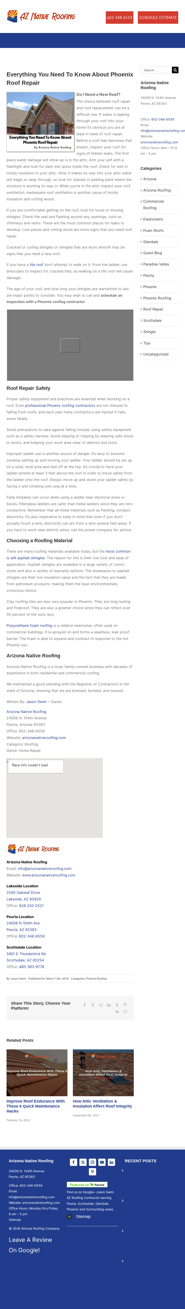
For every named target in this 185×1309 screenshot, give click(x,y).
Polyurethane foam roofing (29, 625)
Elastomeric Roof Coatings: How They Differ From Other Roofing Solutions (148, 1175)
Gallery (43, 1073)
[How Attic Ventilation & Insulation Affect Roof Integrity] (103, 1072)
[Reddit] (101, 1005)
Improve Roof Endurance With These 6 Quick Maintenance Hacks (31, 1073)
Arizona (149, 179)
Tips (146, 343)
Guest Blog (152, 253)
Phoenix (150, 286)
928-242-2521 (31, 905)
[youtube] (102, 1162)
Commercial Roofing (153, 204)
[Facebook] (85, 1005)
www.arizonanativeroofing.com (48, 875)
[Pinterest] (125, 1005)
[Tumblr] (117, 1005)
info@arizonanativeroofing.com (45, 868)
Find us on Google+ (81, 1192)
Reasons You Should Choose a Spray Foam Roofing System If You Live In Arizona (150, 1235)
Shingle (149, 331)
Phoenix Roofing (96, 978)
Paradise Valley (156, 264)
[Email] (125, 1011)
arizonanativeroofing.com (44, 737)
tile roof (36, 264)
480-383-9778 (31, 966)
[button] (92, 1216)
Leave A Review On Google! (30, 1245)
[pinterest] (92, 1171)
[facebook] (73, 1162)
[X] (93, 1005)
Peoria (148, 275)
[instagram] (92, 1162)
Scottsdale (152, 320)
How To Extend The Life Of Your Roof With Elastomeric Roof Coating (148, 1205)
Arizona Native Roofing (26, 711)
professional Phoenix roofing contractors (60, 405)
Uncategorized (156, 354)
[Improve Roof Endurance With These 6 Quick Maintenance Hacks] (37, 1072)
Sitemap (15, 1219)
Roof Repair (153, 309)
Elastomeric (153, 219)
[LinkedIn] (109, 1005)
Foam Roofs (153, 230)
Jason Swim (36, 701)
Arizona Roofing (157, 190)
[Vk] (117, 1011)
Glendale (150, 241)
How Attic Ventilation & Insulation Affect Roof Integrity (97, 1073)
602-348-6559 (32, 936)
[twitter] (83, 1162)
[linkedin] (111, 1162)
